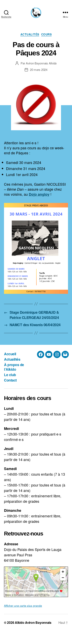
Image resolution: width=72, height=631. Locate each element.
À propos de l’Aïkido (14, 367)
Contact (10, 380)
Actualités (29, 34)
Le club (10, 374)
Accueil (10, 353)
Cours (46, 34)
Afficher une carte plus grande (23, 606)
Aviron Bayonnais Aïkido (41, 63)
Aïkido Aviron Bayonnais (33, 622)
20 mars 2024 (38, 69)
